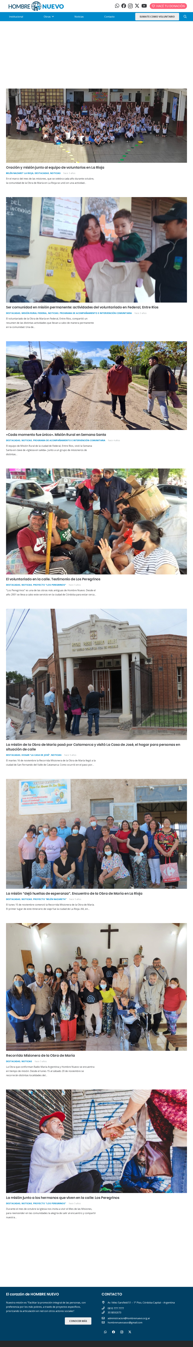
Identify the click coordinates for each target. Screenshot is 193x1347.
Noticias (55, 173)
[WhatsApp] (117, 5)
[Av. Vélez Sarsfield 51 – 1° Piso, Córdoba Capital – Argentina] (105, 1302)
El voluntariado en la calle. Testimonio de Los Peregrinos (53, 579)
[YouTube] (144, 5)
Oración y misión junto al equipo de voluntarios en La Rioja (55, 167)
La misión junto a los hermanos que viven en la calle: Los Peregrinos (62, 1197)
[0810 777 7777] (105, 1308)
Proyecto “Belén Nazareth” (49, 899)
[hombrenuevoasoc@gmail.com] (105, 1322)
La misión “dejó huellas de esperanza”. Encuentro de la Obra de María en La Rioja (74, 893)
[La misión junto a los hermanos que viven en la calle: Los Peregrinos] (96, 1091)
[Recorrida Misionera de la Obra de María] (96, 925)
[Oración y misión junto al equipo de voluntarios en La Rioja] (96, 90)
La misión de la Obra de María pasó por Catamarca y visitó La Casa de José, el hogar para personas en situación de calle (93, 747)
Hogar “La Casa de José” (36, 755)
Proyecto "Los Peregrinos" (49, 584)
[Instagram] (130, 6)
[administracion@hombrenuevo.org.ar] (105, 1318)
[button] (185, 16)
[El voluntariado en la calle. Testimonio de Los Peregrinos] (96, 470)
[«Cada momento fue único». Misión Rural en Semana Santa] (96, 343)
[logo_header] (36, 6)
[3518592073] (105, 1312)
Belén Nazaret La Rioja (19, 173)
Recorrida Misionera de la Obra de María (40, 1055)
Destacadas (42, 173)
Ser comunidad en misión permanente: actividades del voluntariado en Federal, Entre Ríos (82, 307)
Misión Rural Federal (34, 313)
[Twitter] (137, 5)
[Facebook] (123, 5)
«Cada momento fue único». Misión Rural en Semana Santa (56, 434)
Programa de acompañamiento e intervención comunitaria (96, 313)
